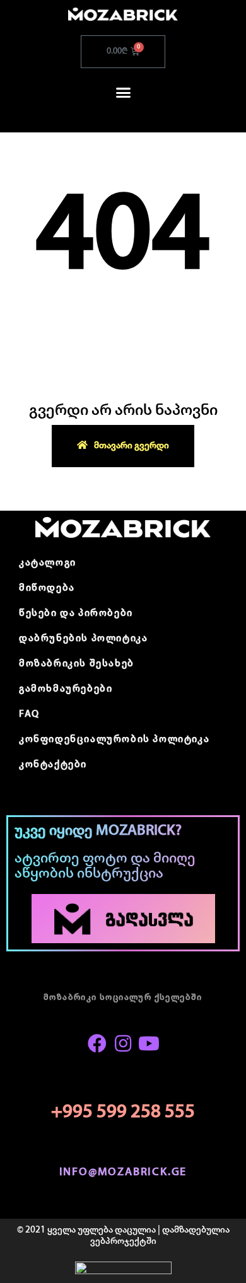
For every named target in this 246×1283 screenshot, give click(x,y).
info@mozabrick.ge (123, 1172)
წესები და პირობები (76, 613)
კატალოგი (47, 563)
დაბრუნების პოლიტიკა (83, 639)
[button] (123, 93)
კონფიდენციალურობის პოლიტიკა (114, 739)
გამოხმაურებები (65, 689)
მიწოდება (47, 588)
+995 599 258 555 (123, 1112)
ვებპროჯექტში (123, 1241)
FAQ (29, 714)
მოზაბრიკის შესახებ (76, 664)
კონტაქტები (53, 765)
